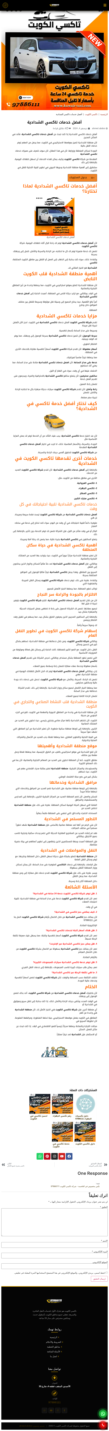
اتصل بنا (53, 1356)
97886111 (54, 1402)
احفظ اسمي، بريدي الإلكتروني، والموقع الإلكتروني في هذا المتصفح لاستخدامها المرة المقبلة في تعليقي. (59, 1273)
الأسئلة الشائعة (53, 1351)
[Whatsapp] (40, 1156)
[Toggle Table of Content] (91, 178)
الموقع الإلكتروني (100, 1262)
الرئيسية (104, 114)
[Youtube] (61, 1156)
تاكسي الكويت (91, 114)
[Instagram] (54, 1156)
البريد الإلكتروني (100, 1251)
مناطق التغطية (53, 1347)
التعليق (104, 1207)
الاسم (104, 1241)
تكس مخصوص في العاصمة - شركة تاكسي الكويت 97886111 (75, 1186)
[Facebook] (69, 1156)
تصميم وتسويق (32, 1426)
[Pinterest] (47, 1156)
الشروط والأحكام (53, 1342)
